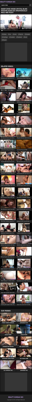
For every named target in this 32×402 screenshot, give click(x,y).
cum (26, 37)
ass (10, 34)
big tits (21, 34)
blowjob (28, 34)
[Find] (30, 5)
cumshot (13, 37)
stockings (5, 37)
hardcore (20, 37)
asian (15, 34)
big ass (4, 40)
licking (4, 34)
